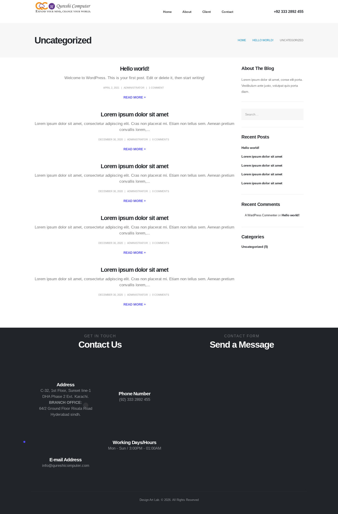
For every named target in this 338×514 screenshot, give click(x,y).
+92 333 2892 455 (289, 11)
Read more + (134, 97)
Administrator (134, 87)
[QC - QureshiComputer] (63, 8)
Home (167, 12)
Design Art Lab (149, 500)
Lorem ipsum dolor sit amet (134, 114)
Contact (227, 12)
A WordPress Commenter (261, 215)
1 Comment (156, 87)
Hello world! (134, 68)
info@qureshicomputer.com (65, 465)
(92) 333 (126, 399)
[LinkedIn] (262, 11)
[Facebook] (245, 11)
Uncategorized (252, 246)
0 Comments (160, 139)
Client (206, 12)
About (187, 12)
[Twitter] (253, 11)
